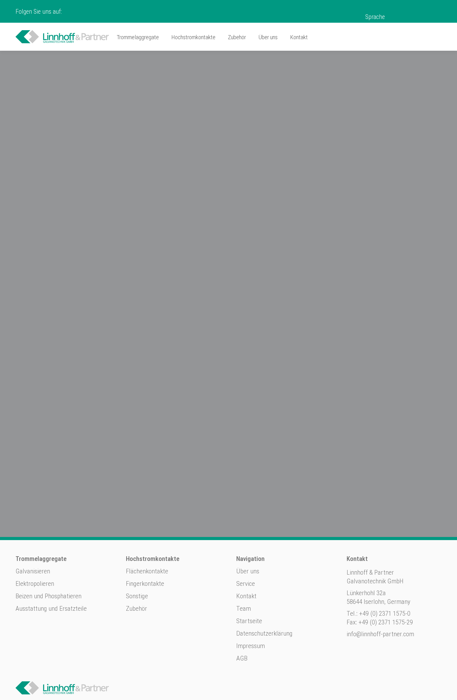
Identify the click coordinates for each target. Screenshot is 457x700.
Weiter (95, 260)
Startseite (249, 621)
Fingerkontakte (145, 584)
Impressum (250, 646)
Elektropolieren (35, 584)
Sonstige (137, 596)
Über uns (247, 571)
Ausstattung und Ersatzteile (51, 608)
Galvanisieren (33, 571)
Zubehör (136, 608)
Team (243, 608)
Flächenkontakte (147, 571)
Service (245, 584)
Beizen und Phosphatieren (48, 596)
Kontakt (246, 596)
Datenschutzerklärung (264, 633)
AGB (241, 658)
